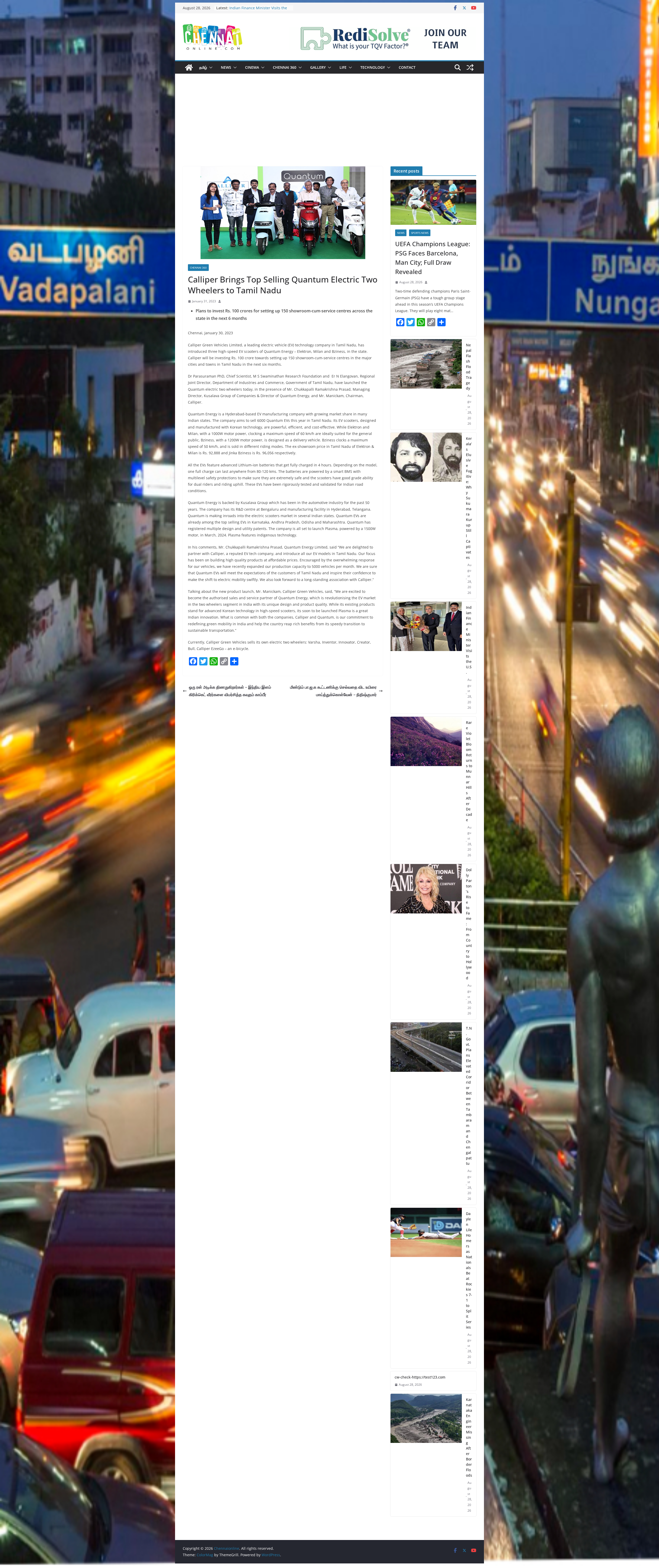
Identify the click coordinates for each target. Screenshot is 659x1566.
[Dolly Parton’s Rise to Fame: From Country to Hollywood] (426, 941)
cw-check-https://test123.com (420, 1377)
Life (343, 67)
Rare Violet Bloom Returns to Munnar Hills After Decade (469, 771)
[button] (210, 67)
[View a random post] (470, 67)
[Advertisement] (329, 128)
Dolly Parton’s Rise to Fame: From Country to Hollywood (469, 923)
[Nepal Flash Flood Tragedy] (426, 384)
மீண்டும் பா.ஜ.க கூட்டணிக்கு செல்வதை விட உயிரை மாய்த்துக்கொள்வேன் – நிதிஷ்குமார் (333, 690)
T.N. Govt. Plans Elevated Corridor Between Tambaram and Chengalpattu (469, 1096)
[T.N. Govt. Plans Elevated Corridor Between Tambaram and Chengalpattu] (426, 1113)
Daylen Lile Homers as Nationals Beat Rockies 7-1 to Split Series (469, 1270)
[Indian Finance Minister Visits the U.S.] (426, 658)
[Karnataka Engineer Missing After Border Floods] (426, 1455)
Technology (372, 67)
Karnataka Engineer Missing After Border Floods (469, 1437)
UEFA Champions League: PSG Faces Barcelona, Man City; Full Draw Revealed (432, 257)
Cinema (252, 67)
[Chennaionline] (189, 67)
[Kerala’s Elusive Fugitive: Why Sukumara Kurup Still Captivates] (426, 516)
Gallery (318, 67)
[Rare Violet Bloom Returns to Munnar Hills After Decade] (426, 789)
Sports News (419, 233)
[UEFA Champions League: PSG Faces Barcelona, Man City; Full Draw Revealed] (433, 202)
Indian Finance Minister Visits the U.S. (469, 640)
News (226, 67)
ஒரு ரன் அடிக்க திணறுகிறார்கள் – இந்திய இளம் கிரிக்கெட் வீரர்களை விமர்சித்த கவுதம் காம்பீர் (230, 690)
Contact (407, 67)
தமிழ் (203, 67)
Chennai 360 (284, 67)
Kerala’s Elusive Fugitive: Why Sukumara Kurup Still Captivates (469, 498)
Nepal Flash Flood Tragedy (252, 7)
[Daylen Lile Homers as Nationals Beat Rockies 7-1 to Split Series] (426, 1288)
